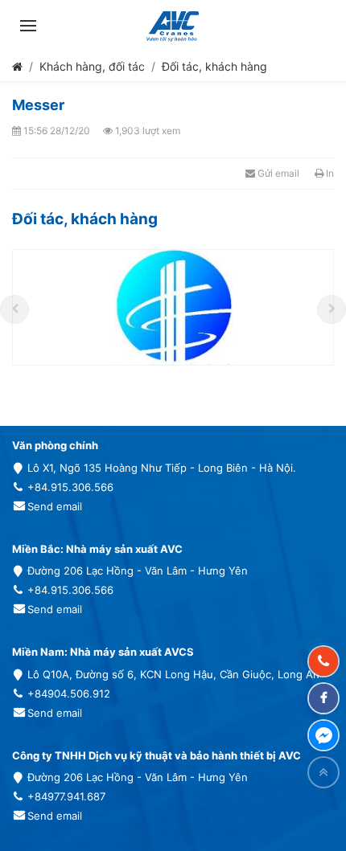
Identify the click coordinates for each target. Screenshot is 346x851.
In (328, 173)
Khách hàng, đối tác (92, 66)
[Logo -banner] (172, 25)
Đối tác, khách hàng (214, 66)
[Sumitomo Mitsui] (173, 307)
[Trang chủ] (17, 66)
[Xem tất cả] (316, 219)
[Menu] (28, 26)
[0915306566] (323, 661)
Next (331, 309)
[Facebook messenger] (323, 735)
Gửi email (277, 173)
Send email (54, 506)
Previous (14, 309)
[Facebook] (323, 698)
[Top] (323, 772)
